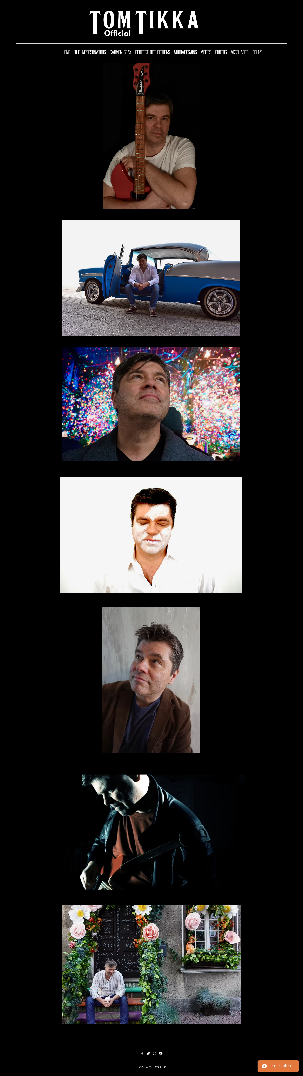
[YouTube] (161, 1053)
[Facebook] (142, 1053)
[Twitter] (148, 1053)
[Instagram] (155, 1053)
